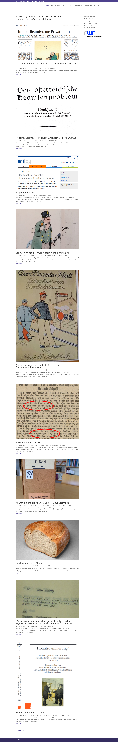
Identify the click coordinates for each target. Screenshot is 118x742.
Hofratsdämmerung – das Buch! (31, 712)
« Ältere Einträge (20, 730)
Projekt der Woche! (25, 192)
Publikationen (78, 5)
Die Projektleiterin (67, 5)
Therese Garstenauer (23, 68)
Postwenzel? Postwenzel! (28, 442)
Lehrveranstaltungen (90, 5)
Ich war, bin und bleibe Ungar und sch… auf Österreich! (42, 502)
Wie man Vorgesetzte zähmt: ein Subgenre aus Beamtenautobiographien (38, 366)
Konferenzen (42, 626)
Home (47, 5)
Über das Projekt (55, 5)
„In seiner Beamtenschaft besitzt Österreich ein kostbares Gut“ (46, 137)
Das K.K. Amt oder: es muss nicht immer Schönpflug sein (43, 252)
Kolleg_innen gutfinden (45, 715)
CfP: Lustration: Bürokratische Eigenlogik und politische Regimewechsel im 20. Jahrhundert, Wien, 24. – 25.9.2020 (44, 622)
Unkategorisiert (43, 68)
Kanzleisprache (51, 505)
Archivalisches (42, 255)
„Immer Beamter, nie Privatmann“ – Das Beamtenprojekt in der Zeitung (46, 64)
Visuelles (54, 255)
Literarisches (42, 370)
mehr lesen (19, 74)
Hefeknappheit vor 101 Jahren (30, 563)
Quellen (49, 255)
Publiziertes (49, 445)
